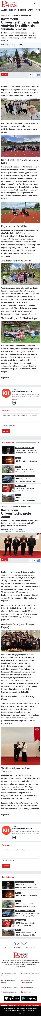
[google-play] (29, 998)
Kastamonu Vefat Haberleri (24, 447)
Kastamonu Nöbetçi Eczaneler (8, 975)
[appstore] (12, 998)
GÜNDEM (12, 10)
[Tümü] (38, 442)
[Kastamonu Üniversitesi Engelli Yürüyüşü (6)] (20, 212)
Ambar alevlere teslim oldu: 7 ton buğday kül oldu (25, 499)
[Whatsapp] (25, 943)
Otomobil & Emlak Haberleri (25, 476)
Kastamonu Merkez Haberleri (20, 15)
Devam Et (14, 399)
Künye (28, 948)
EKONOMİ (22, 10)
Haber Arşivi (9, 948)
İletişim (33, 948)
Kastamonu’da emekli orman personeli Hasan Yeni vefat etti (27, 451)
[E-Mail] (14, 403)
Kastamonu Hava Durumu (31, 973)
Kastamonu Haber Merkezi (22, 391)
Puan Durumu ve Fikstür (10, 987)
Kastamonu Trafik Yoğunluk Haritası (27, 981)
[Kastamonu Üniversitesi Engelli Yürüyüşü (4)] (20, 274)
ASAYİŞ (4, 10)
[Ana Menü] (38, 4)
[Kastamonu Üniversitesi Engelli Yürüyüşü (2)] (20, 109)
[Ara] (35, 4)
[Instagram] (22, 943)
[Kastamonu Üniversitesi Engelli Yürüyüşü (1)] (20, 146)
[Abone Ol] (38, 75)
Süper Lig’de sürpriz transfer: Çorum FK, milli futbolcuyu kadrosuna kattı (25, 490)
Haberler (4, 15)
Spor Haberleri (20, 485)
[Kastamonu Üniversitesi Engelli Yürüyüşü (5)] (20, 332)
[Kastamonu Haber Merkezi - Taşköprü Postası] (9, 3)
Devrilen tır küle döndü (26, 461)
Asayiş (18, 458)
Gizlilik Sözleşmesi (19, 948)
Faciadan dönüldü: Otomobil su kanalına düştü (25, 470)
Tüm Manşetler (28, 987)
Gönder (6, 431)
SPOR (38, 10)
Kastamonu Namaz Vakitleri (8, 981)
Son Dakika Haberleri (9, 992)
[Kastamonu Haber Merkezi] (6, 393)
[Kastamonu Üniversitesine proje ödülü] (20, 545)
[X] (18, 943)
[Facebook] (15, 943)
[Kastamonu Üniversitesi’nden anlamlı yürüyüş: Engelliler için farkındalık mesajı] (20, 60)
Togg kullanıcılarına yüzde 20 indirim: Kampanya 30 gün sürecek (27, 480)
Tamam (20, 1013)
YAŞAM (30, 10)
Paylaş (6, 74)
